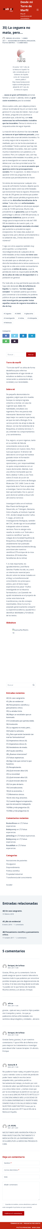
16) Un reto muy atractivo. (16, 798)
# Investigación (9, 318)
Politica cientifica (8, 43)
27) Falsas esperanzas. (15, 757)
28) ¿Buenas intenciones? (16, 754)
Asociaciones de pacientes (17, 41)
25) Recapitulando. (13, 767)
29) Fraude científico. (14, 751)
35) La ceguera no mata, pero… (18, 727)
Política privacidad (23, 1227)
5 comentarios (22, 43)
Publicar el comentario (13, 1213)
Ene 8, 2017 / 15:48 (13, 1035)
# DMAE (18, 314)
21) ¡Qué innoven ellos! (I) (16, 781)
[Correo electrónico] (14, 341)
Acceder (9, 885)
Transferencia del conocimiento (19, 877)
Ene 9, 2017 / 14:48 (13, 968)
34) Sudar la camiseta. (15, 731)
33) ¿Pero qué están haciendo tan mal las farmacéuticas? (20, 735)
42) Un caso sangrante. (15, 698)
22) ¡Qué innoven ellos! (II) (16, 777)
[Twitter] (14, 336)
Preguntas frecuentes (32, 1223)
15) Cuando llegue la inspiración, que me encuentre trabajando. (19, 802)
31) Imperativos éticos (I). (16, 744)
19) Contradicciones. (14, 787)
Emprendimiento (13, 867)
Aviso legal (36, 1227)
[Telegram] (31, 336)
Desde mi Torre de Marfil (26, 6)
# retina (21, 318)
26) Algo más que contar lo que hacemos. (19, 762)
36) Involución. (12, 724)
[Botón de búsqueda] (33, 685)
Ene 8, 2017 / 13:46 (13, 1067)
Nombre (8, 1163)
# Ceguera (7, 314)
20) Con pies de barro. (15, 784)
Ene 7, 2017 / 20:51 (13, 1128)
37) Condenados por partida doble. (20, 721)
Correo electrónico (11, 1170)
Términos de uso (16, 1223)
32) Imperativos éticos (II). (16, 740)
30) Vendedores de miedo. (16, 747)
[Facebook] (5, 336)
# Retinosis (8, 323)
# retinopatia (32, 318)
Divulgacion (31, 41)
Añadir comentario (11, 1185)
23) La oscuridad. (13, 774)
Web (6, 1177)
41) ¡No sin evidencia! (14, 701)
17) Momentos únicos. (15, 794)
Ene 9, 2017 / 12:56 (13, 1005)
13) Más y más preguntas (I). (17, 811)
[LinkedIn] (23, 336)
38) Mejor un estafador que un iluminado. (18, 716)
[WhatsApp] (5, 341)
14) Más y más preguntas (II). (18, 807)
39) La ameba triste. (14, 711)
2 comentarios (21, 938)
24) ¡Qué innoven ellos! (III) (17, 770)
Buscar (31, 354)
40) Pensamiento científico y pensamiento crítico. (17, 706)
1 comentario (19, 925)
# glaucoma (28, 314)
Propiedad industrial (14, 874)
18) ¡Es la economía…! (15, 791)
